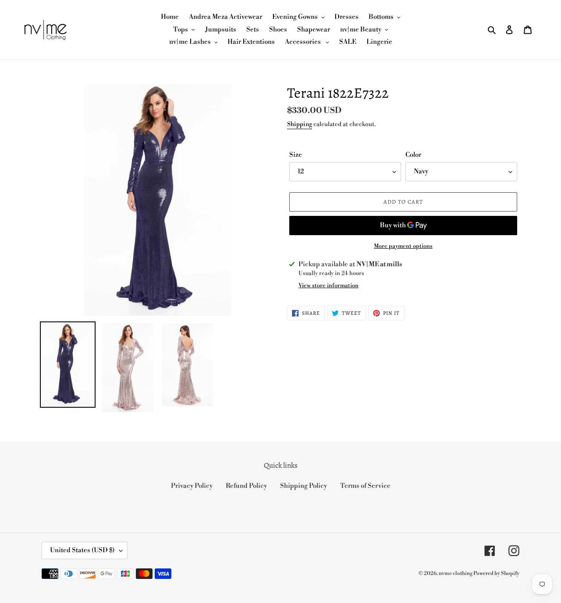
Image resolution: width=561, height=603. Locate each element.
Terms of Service (365, 486)
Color (413, 155)
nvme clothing (456, 573)
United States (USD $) (82, 550)
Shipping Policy (303, 486)
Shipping (299, 124)
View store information (328, 285)
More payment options (403, 246)
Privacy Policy (192, 486)
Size (295, 155)
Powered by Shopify (496, 573)
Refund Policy (246, 486)
